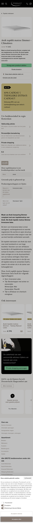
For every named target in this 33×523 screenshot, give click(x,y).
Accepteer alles (16, 519)
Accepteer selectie (16, 514)
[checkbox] (6, 503)
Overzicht (28, 478)
